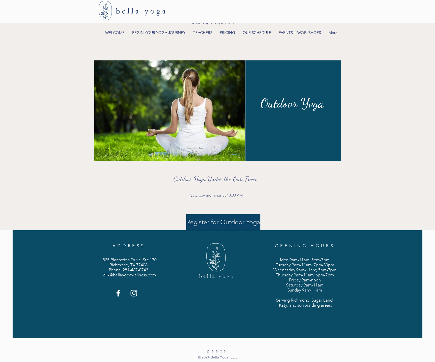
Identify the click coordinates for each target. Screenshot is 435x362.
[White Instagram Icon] (133, 293)
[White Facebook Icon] (118, 293)
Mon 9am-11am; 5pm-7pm (305, 259)
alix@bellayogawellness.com (129, 274)
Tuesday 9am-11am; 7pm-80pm (305, 264)
